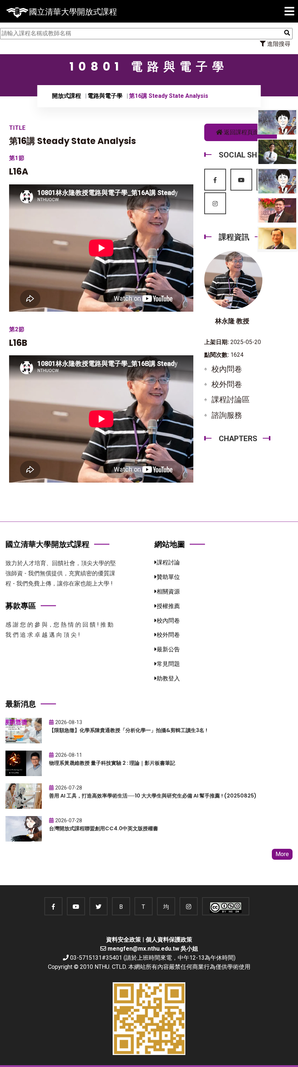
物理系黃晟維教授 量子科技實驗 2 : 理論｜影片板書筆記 (112, 763)
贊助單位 (168, 577)
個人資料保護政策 (169, 939)
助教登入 (168, 678)
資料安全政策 (123, 939)
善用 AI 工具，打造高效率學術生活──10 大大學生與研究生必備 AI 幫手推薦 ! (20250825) (153, 795)
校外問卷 (227, 384)
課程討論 (168, 562)
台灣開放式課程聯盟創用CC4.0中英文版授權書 (103, 828)
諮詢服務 (227, 415)
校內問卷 (227, 369)
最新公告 (168, 649)
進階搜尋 (278, 43)
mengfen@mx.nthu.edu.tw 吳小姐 (153, 948)
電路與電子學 (105, 95)
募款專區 (20, 605)
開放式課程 (66, 95)
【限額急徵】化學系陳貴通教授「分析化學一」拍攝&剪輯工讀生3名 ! (128, 730)
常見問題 (168, 663)
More (282, 854)
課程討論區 (231, 399)
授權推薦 (168, 606)
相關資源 (168, 591)
